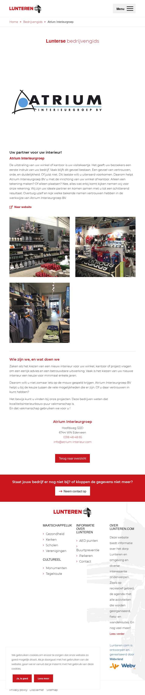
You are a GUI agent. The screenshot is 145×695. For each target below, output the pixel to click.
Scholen (52, 545)
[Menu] (130, 8)
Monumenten (56, 568)
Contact (85, 561)
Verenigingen (56, 551)
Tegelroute (54, 574)
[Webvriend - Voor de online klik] (123, 666)
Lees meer (43, 678)
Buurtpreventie (87, 550)
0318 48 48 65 (72, 437)
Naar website (23, 207)
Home (13, 22)
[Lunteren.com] (25, 8)
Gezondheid (55, 534)
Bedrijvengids (32, 22)
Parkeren (86, 556)
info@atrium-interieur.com (73, 442)
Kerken (51, 539)
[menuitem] (130, 8)
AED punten (88, 541)
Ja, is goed (22, 678)
